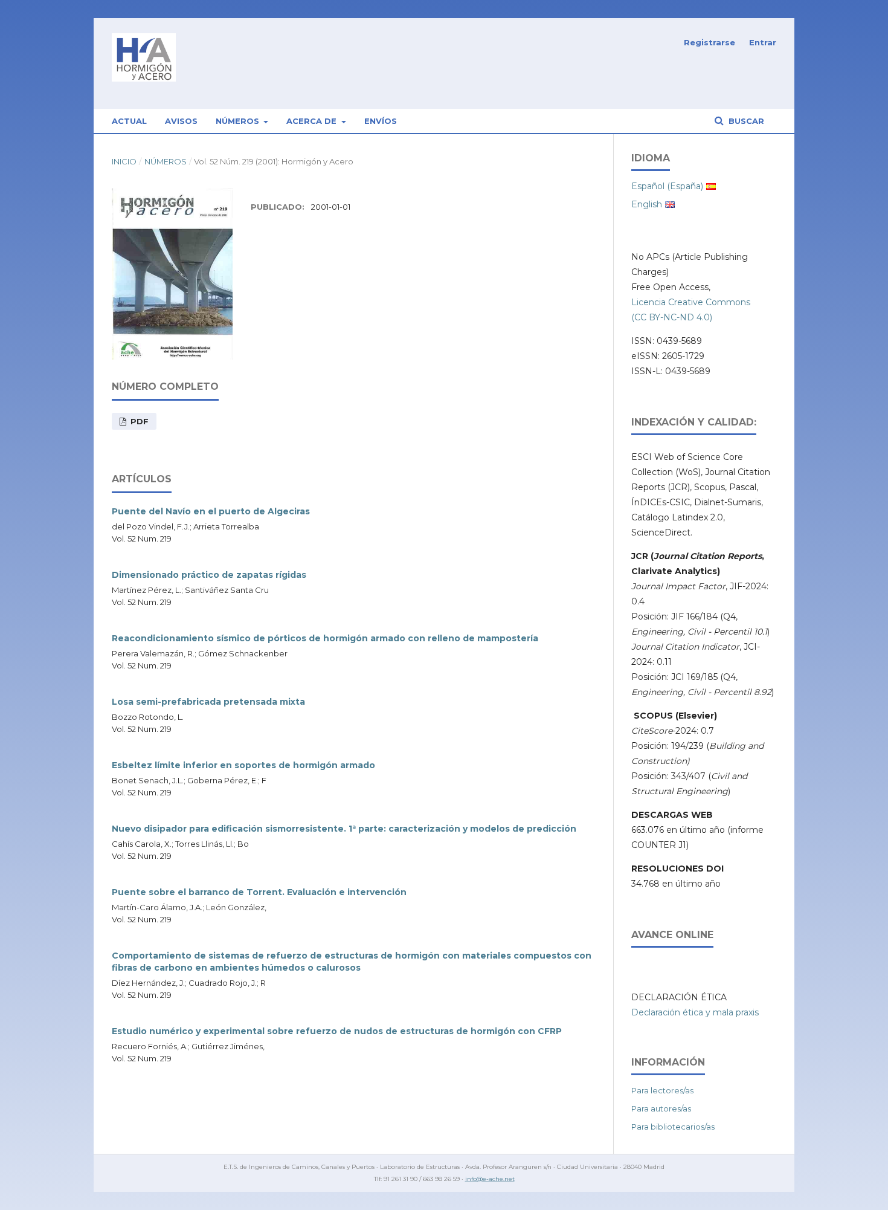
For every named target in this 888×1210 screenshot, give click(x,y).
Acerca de (312, 121)
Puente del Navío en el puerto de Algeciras (211, 511)
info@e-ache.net (490, 1179)
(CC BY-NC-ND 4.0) (671, 317)
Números (239, 121)
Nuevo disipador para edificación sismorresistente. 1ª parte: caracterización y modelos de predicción (344, 828)
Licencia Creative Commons (690, 302)
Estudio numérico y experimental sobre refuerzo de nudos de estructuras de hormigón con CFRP (337, 1031)
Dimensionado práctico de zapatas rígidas (209, 574)
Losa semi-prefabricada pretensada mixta (208, 701)
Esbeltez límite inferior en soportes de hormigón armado (243, 765)
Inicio (124, 161)
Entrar (762, 42)
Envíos (380, 121)
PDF (138, 421)
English (646, 204)
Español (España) (667, 186)
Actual (129, 121)
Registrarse (709, 42)
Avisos (181, 121)
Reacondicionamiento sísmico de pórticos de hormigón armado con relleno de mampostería (325, 638)
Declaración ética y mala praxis (695, 1012)
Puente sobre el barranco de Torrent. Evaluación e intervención (259, 892)
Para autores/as (661, 1108)
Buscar (745, 121)
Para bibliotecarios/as (673, 1126)
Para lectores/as (662, 1090)
